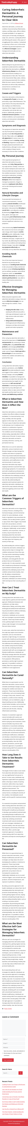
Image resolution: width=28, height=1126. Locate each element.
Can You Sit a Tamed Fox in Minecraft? (13, 1109)
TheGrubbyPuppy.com (18, 1121)
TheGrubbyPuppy (9, 2)
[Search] (21, 1073)
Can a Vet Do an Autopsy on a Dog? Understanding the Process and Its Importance (12, 1092)
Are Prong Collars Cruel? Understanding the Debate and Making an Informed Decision (13, 1104)
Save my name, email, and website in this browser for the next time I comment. (14, 1053)
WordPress (17, 1123)
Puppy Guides (8, 1008)
